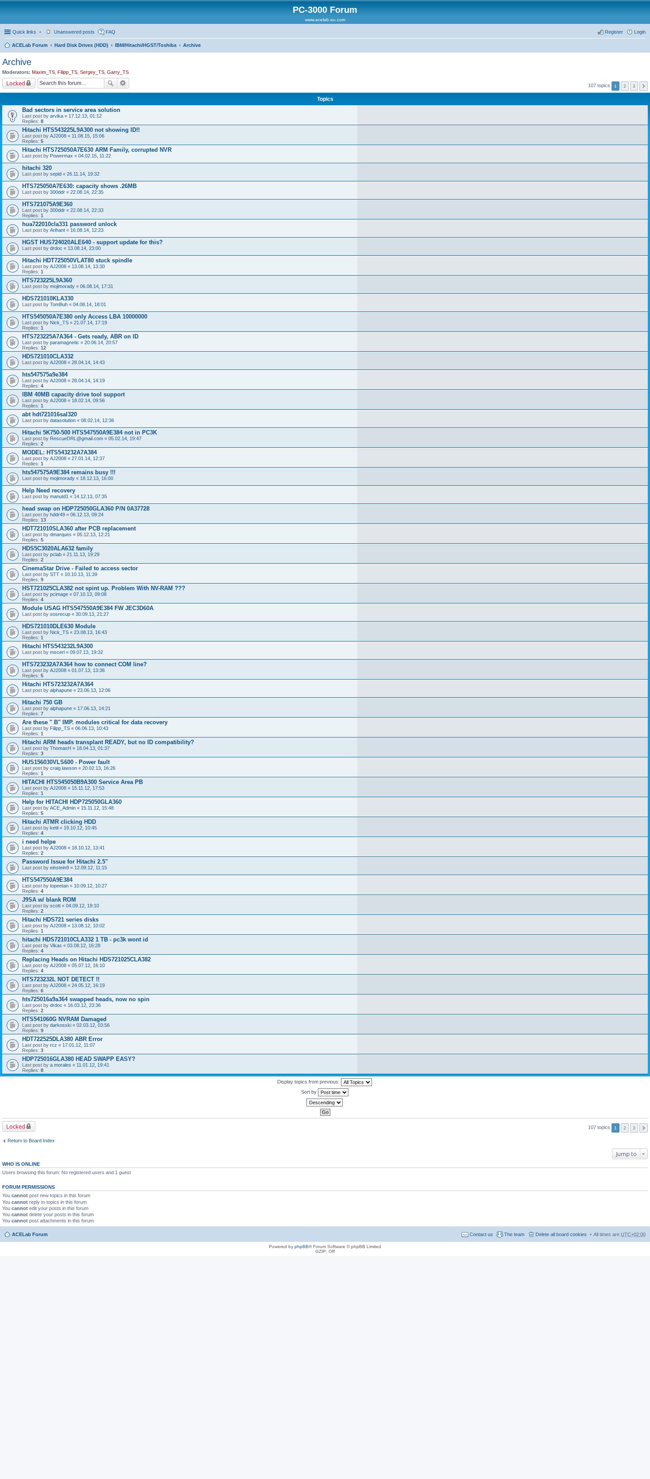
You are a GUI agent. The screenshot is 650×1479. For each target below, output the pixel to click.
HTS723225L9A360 (47, 280)
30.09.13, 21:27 (92, 614)
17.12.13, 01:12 (85, 116)
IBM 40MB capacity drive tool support (73, 394)
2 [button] (624, 86)
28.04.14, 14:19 (88, 380)
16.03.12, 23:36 (84, 1005)
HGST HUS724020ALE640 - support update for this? (92, 242)
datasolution (63, 420)
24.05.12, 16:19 (88, 985)
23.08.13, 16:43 (90, 632)
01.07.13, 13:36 (88, 670)
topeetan (59, 885)
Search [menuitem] (642, 46)
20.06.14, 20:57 (101, 342)
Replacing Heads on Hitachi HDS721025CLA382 (86, 959)
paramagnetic (64, 342)
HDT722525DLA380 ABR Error (62, 1039)
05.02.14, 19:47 (124, 438)
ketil (54, 827)
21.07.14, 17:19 (90, 322)
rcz (53, 1045)
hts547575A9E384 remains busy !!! (68, 472)
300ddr (57, 192)
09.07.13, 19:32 (86, 652)
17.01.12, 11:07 (78, 1045)
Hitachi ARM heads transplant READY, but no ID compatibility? (108, 742)
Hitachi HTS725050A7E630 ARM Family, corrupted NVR (97, 149)
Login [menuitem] (640, 32)
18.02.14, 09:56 (88, 400)
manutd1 (59, 496)
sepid (55, 174)
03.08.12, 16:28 (83, 945)
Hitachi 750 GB (42, 702)
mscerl (57, 652)
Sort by (309, 1092)
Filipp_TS (67, 72)
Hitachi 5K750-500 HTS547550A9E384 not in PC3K (89, 432)
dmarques (61, 534)
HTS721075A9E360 (47, 204)
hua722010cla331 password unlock (69, 224)
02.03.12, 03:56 (93, 1025)
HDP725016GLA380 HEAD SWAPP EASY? (78, 1059)
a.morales (60, 1065)
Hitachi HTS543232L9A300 (57, 646)
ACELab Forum (30, 45)
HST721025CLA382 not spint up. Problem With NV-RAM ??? (103, 588)
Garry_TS (118, 72)
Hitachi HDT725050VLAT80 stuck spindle (77, 260)
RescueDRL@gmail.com (76, 438)
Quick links (24, 32)
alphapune (61, 690)
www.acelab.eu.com (325, 19)
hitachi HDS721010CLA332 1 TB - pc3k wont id (85, 939)
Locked (15, 83)
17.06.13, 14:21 (94, 708)
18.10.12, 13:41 (88, 847)
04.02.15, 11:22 (94, 155)
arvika (56, 116)
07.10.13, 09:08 (90, 594)
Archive (192, 45)
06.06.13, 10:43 (91, 728)
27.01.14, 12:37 (88, 458)
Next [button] (643, 86)
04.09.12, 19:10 (82, 905)
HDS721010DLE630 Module (59, 626)
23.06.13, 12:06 (94, 690)
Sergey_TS (92, 72)
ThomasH (60, 748)
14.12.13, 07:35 (90, 496)
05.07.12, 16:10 (88, 965)
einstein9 (59, 867)
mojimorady (62, 286)
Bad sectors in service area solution (71, 110)
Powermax (61, 155)
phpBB (301, 1246)
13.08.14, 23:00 (84, 248)
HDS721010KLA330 (47, 298)
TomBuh (59, 304)
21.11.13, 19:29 (83, 554)
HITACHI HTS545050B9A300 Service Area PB (82, 782)
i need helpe (39, 841)
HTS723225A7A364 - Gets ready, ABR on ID (80, 336)
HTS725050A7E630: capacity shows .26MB (79, 186)
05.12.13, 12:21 (93, 534)
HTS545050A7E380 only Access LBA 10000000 (84, 316)
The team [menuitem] (514, 1234)
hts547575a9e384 (45, 374)
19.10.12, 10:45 (80, 827)
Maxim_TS (43, 72)
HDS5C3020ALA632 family (57, 548)
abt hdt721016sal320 (49, 414)
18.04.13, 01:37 (93, 748)
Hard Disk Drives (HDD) (81, 45)
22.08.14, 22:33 (86, 210)
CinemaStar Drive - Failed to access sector (80, 568)
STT (54, 574)
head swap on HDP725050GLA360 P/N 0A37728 (85, 508)
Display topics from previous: (309, 1081)
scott (55, 905)
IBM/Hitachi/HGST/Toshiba (145, 45)
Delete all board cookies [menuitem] (561, 1234)
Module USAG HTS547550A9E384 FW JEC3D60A (87, 608)
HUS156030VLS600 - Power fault (66, 762)
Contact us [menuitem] (481, 1234)
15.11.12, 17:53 (88, 788)
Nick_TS (59, 322)
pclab (55, 554)
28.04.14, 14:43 (88, 362)
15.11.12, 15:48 (97, 808)
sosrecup (60, 614)
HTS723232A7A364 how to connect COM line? (84, 664)
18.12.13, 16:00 (96, 478)
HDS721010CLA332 (47, 356)
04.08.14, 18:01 (89, 304)
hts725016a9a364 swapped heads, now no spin (85, 999)
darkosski (60, 1025)
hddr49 (57, 514)
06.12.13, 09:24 (86, 514)
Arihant (57, 230)
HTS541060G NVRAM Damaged (64, 1019)
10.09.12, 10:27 (90, 885)
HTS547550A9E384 (47, 879)
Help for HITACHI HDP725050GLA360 (72, 802)
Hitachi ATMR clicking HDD (59, 821)
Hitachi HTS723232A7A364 (57, 684)
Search (110, 83)
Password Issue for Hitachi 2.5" (65, 861)
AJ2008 (58, 135)
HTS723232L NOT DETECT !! (60, 979)
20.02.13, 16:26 (98, 768)
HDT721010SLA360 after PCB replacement (79, 528)
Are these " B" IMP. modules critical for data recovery (95, 722)
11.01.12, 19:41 (92, 1065)
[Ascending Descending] (325, 1102)
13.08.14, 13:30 (88, 266)
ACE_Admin (63, 808)
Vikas (56, 945)
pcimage (59, 594)
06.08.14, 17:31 (96, 286)
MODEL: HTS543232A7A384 (59, 452)
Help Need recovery (48, 490)
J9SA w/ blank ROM (49, 899)
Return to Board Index (31, 1140)
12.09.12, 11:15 (90, 867)
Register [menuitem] (614, 32)
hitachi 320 (37, 168)
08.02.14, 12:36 (97, 420)
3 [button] (634, 86)
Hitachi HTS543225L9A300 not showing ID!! (81, 130)
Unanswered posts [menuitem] (74, 32)
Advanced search (123, 83)
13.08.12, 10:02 (88, 925)
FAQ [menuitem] (110, 32)
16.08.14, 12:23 (86, 230)
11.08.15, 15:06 (88, 135)
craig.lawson (63, 768)
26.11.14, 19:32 (83, 174)
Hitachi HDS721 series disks (60, 919)
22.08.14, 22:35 (86, 192)
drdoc (56, 248)
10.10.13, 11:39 (81, 574)
